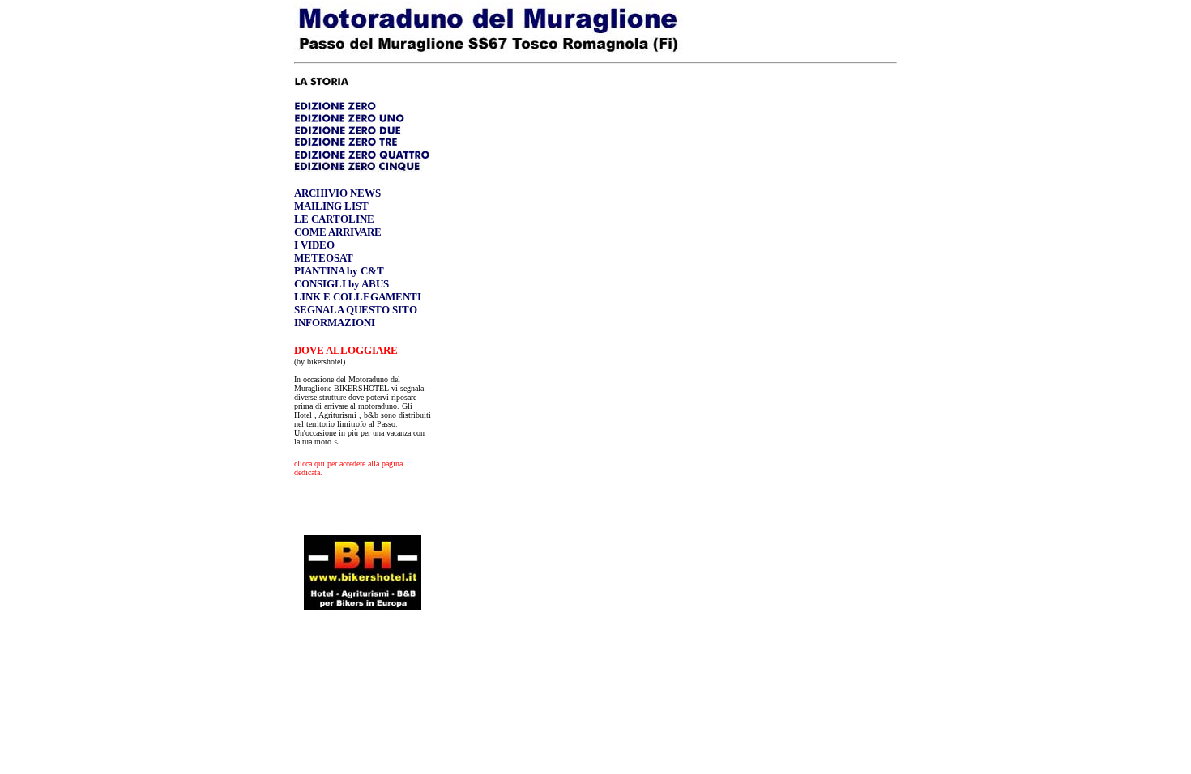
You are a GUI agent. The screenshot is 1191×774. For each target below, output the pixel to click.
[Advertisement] (363, 676)
